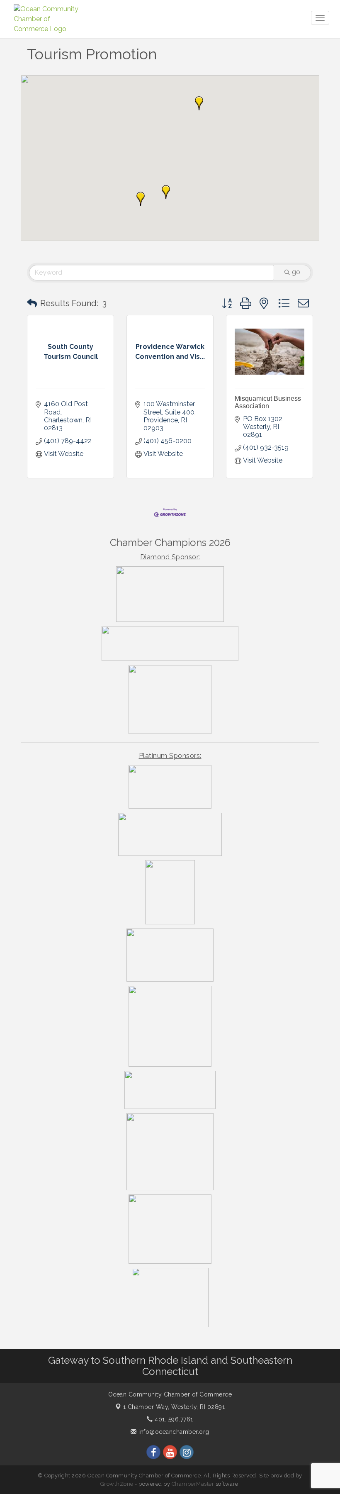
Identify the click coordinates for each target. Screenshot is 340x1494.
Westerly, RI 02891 (174, 1407)
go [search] (296, 272)
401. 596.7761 (173, 1419)
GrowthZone (117, 1484)
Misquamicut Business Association (268, 402)
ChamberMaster (193, 1484)
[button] (140, 198)
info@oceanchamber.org (173, 1431)
